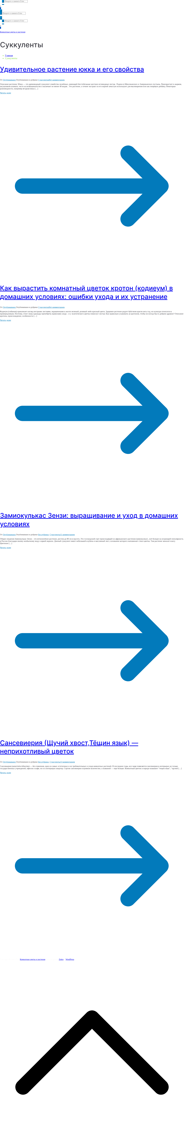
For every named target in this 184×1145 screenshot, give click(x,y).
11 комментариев (67, 535)
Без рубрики (43, 535)
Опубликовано (9, 80)
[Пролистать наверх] (92, 1144)
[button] (3, 4)
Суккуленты (43, 80)
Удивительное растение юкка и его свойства (72, 69)
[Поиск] (3, 1)
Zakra (61, 959)
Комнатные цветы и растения (12, 32)
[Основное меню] (1, 10)
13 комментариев (67, 762)
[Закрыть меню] (1, 18)
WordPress (70, 959)
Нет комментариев (57, 80)
